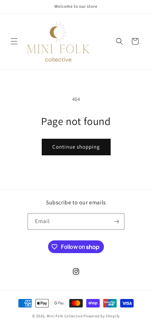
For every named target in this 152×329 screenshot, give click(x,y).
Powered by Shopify (101, 315)
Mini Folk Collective (65, 315)
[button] (14, 41)
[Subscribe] (116, 221)
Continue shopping (76, 146)
